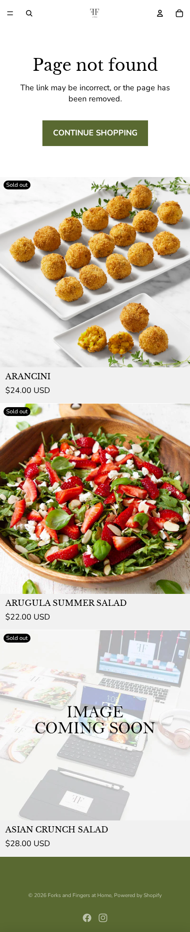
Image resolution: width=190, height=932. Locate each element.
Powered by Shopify (138, 895)
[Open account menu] (160, 13)
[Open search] (29, 13)
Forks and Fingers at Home (79, 895)
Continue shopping (95, 132)
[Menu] (10, 13)
